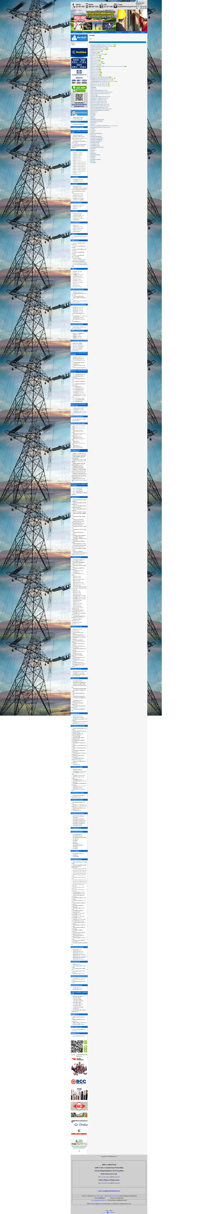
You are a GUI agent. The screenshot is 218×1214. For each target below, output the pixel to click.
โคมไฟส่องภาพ (93, 88)
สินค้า (93, 32)
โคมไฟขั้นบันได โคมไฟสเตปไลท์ (97, 119)
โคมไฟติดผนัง (93, 87)
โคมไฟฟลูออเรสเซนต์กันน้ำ (96, 136)
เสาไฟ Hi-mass (93, 130)
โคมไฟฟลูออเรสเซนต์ (94, 142)
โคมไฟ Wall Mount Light (95, 61)
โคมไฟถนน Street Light (95, 50)
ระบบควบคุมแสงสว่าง (94, 144)
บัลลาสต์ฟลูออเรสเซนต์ (95, 145)
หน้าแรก (74, 32)
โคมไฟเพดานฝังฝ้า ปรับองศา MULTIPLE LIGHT (100, 96)
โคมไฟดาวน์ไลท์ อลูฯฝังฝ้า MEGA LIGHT (98, 90)
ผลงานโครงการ (132, 32)
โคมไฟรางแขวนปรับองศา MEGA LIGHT (98, 101)
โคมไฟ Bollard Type (94, 74)
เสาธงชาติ (92, 131)
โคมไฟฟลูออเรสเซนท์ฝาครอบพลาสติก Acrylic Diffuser (101, 46)
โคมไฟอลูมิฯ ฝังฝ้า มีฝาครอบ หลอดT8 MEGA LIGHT (101, 108)
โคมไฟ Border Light (94, 70)
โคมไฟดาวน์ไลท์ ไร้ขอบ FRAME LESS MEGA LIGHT (101, 92)
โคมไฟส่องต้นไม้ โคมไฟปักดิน (96, 121)
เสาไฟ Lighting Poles (94, 75)
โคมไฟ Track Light (94, 57)
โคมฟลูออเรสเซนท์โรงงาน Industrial (97, 49)
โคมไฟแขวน (93, 118)
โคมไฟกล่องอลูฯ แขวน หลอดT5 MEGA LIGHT (100, 105)
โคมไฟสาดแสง (93, 122)
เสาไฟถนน (92, 128)
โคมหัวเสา (92, 116)
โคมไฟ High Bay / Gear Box (96, 63)
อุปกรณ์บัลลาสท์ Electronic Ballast (97, 54)
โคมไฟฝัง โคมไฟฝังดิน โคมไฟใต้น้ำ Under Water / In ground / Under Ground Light (107, 66)
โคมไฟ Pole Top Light (95, 72)
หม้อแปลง (92, 151)
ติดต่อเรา (143, 32)
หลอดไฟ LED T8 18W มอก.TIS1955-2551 (99, 84)
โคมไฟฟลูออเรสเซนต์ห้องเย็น (96, 139)
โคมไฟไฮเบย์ (93, 134)
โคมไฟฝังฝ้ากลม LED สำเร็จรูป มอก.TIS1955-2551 (100, 79)
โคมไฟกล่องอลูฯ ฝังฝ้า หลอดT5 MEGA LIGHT (99, 104)
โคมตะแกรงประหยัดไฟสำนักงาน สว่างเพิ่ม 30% (100, 110)
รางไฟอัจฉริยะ (93, 162)
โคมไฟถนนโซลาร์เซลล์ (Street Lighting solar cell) (100, 127)
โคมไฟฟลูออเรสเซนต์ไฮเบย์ (96, 141)
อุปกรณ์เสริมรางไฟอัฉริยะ (95, 159)
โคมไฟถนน (92, 124)
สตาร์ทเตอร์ (92, 158)
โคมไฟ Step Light (94, 60)
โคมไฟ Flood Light (94, 64)
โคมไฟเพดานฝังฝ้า (94, 95)
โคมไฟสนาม (93, 113)
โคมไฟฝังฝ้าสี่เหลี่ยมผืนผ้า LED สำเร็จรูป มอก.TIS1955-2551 (102, 81)
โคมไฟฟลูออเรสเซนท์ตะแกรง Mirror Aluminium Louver (102, 44)
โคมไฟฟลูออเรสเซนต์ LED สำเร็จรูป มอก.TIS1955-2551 (101, 78)
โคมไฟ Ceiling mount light (95, 58)
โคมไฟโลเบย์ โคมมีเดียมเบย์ (96, 133)
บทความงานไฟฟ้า (104, 32)
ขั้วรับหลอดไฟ (93, 153)
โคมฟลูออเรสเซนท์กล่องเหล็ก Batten (97, 47)
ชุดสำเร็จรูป (92, 161)
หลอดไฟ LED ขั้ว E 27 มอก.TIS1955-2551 (99, 82)
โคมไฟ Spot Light (94, 67)
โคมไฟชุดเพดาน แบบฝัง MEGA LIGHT (98, 99)
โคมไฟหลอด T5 (93, 52)
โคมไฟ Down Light (94, 55)
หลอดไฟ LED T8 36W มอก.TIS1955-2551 (99, 85)
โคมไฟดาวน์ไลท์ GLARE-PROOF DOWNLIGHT (100, 93)
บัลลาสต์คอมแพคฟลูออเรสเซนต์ (96, 147)
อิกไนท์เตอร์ (92, 156)
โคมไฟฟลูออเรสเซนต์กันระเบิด (96, 138)
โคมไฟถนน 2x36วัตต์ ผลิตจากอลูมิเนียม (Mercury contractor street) (104, 125)
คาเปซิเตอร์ (92, 150)
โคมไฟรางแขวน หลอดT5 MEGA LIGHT (98, 102)
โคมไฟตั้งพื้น (92, 115)
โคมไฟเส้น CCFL (93, 111)
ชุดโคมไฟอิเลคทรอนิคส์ (95, 154)
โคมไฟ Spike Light (94, 69)
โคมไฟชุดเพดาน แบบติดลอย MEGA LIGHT (99, 98)
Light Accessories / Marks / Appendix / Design (99, 76)
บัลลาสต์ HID (93, 148)
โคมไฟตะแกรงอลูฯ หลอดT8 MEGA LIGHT (99, 107)
